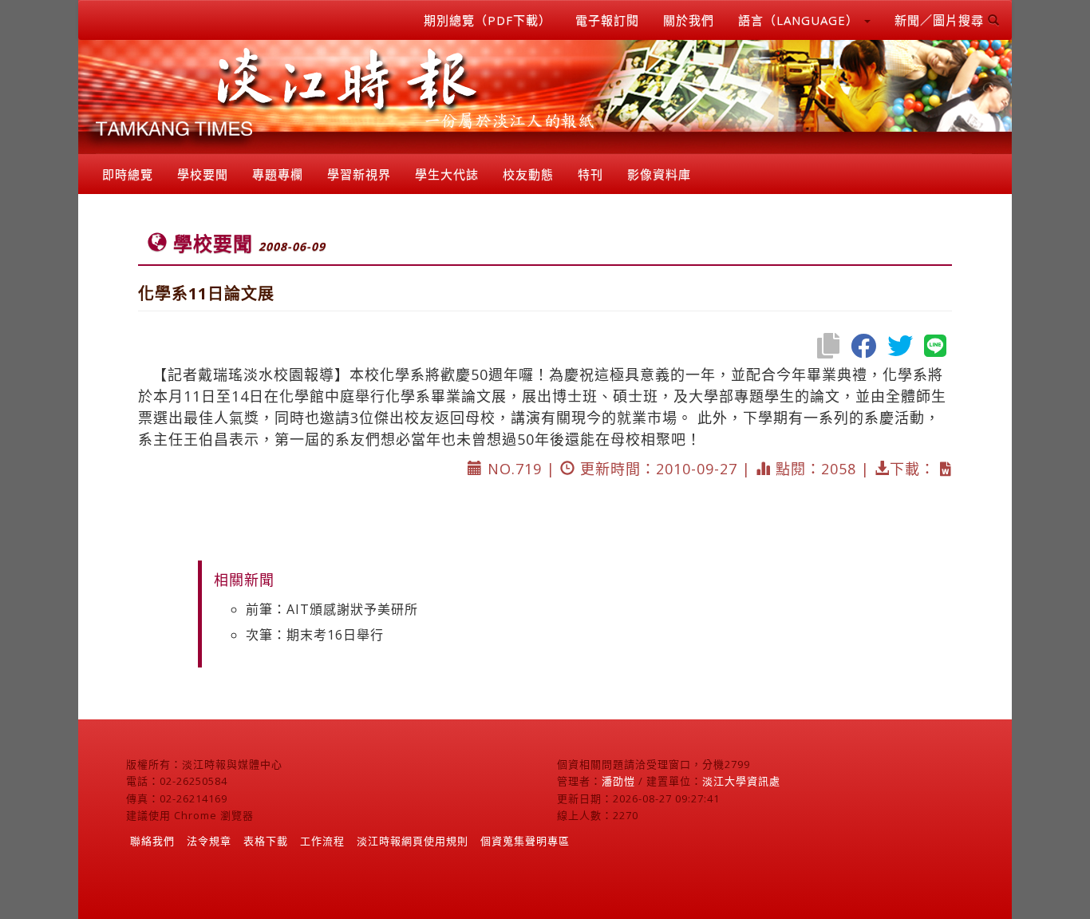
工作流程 (322, 841)
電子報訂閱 (607, 20)
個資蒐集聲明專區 (525, 841)
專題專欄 (277, 174)
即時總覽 (127, 174)
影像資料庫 (659, 174)
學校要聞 (202, 174)
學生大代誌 (447, 174)
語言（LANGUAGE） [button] (800, 20)
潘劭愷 (618, 781)
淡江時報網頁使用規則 (412, 841)
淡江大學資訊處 (741, 781)
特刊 (590, 174)
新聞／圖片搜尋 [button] (941, 20)
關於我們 (688, 20)
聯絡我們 (152, 841)
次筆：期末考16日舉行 (315, 635)
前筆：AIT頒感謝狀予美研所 (332, 609)
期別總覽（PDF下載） (487, 20)
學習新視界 (359, 174)
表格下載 (265, 841)
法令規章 (209, 841)
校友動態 (528, 174)
